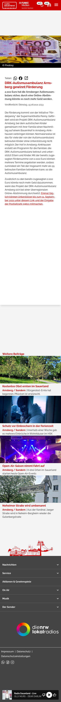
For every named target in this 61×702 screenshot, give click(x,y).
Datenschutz (24, 651)
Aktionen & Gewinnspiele (16, 581)
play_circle (49, 694)
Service (6, 573)
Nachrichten (9, 564)
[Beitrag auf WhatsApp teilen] (15, 78)
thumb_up (54, 695)
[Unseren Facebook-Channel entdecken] (7, 662)
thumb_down (44, 695)
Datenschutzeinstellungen (15, 656)
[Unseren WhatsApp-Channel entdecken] (3, 662)
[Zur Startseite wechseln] (9, 5)
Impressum (7, 651)
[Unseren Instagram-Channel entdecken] (12, 662)
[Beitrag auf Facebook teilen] (20, 78)
